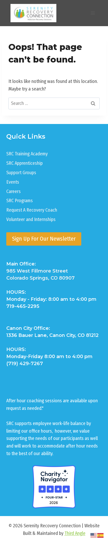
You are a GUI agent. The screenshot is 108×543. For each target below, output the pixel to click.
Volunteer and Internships (31, 219)
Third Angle (74, 533)
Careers (13, 191)
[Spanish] (100, 535)
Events (12, 182)
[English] (93, 535)
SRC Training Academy (27, 154)
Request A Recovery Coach (31, 210)
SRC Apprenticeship (24, 163)
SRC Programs (19, 200)
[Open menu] (93, 13)
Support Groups (21, 173)
